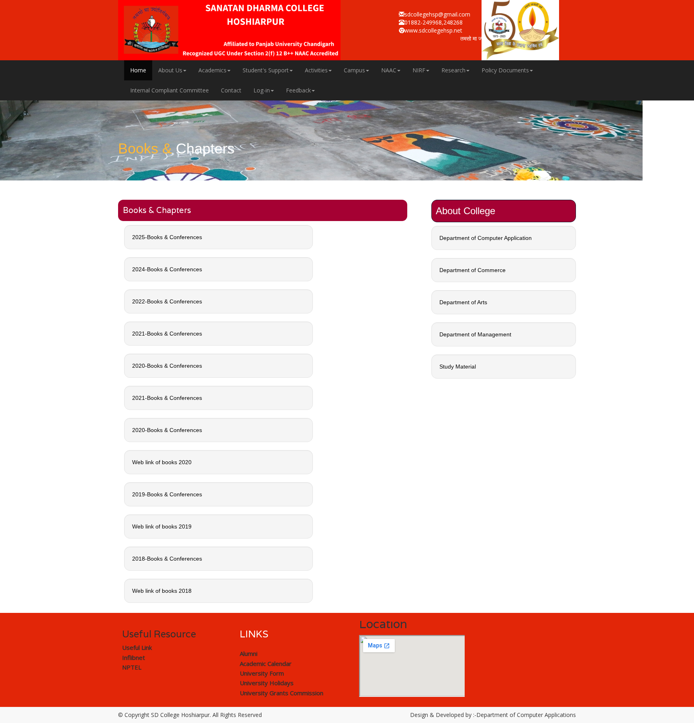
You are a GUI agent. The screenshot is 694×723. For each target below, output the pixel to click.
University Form (262, 673)
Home (138, 70)
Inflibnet (133, 657)
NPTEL (131, 667)
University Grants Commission (281, 693)
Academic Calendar (266, 664)
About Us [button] (170, 70)
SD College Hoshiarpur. (181, 715)
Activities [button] (316, 70)
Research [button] (453, 70)
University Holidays (267, 683)
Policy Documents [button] (505, 70)
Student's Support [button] (266, 70)
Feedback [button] (298, 90)
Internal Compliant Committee (169, 90)
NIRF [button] (418, 70)
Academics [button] (212, 70)
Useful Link (137, 647)
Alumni (248, 653)
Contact (231, 90)
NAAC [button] (388, 70)
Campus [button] (354, 70)
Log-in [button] (261, 90)
